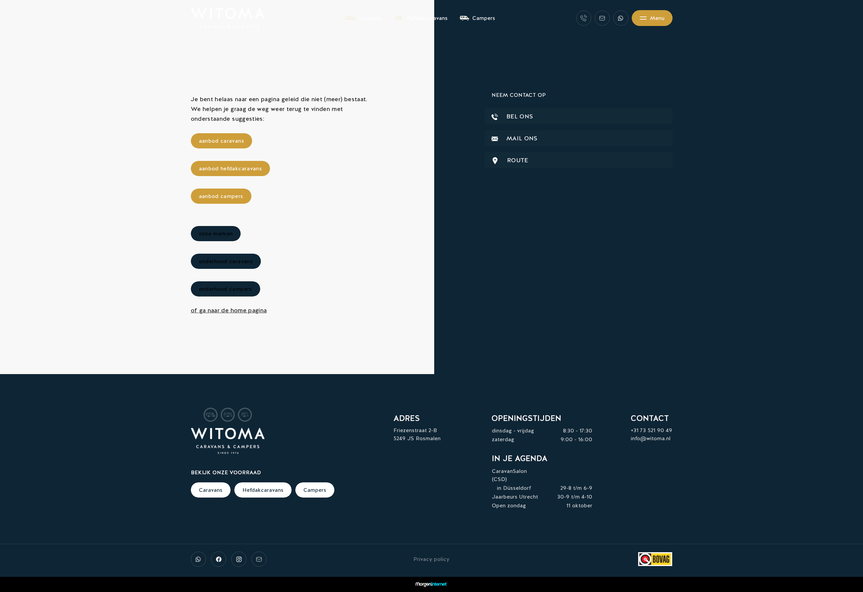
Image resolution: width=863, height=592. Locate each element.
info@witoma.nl (651, 438)
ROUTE (516, 160)
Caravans (370, 18)
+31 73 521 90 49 (651, 430)
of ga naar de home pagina (229, 310)
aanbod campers (221, 196)
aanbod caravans (221, 140)
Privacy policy (431, 559)
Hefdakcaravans (427, 18)
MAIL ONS (521, 138)
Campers (483, 18)
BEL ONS (519, 116)
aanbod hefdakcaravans (230, 168)
